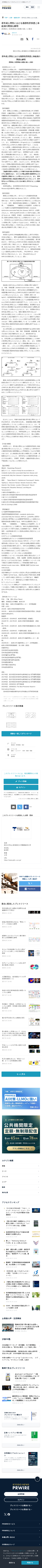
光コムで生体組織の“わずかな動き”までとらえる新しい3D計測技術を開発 (14, 951)
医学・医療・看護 (27, 750)
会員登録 (21, 1494)
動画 (3, 1187)
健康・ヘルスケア (16, 750)
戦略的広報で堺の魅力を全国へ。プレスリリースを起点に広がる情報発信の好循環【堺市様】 (27, 1327)
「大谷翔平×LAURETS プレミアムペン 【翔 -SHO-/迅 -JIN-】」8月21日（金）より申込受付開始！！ (25, 1387)
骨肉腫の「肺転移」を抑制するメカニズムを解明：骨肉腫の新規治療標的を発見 (14, 1006)
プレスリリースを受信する (20, 1509)
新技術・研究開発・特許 (17, 745)
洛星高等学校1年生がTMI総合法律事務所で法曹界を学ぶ (17, 1233)
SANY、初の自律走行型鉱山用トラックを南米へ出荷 (18, 1307)
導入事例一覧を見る (21, 1331)
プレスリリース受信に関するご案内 (28, 798)
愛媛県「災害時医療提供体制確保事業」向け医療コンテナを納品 (18, 1263)
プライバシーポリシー (19, 1551)
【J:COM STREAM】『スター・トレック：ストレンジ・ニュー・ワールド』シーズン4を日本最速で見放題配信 (18, 1211)
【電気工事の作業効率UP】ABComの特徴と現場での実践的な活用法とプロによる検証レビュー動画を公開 (18, 1284)
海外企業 (5, 1192)
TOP (6, 17)
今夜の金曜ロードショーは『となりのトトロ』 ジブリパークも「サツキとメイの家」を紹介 (20, 1359)
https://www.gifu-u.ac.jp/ (12, 860)
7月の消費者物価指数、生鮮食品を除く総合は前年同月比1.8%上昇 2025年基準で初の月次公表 (19, 1352)
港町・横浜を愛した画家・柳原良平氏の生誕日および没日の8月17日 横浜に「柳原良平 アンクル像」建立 (18, 1253)
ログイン (21, 787)
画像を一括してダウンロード (21, 733)
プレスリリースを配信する (20, 1505)
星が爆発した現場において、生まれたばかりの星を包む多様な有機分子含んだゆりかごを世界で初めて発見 (14, 1033)
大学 (10, 17)
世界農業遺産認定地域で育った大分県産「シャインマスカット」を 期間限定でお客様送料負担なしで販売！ (18, 1296)
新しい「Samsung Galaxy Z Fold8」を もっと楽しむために (16, 1242)
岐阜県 (13, 756)
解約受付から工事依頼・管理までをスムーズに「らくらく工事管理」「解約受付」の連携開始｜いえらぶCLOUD (26, 1398)
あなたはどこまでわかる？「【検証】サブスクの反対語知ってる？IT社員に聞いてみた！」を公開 (27, 1376)
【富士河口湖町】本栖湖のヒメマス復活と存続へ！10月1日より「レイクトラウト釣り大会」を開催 (18, 1223)
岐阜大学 (17, 17)
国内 (27, 7)
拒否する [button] (12, 1563)
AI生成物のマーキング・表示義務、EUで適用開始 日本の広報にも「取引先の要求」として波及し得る (19, 1346)
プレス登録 (21, 781)
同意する (30, 1562)
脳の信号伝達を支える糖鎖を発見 (13, 1018)
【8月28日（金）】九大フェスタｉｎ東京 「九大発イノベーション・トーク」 (18, 1273)
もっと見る (21, 1074)
